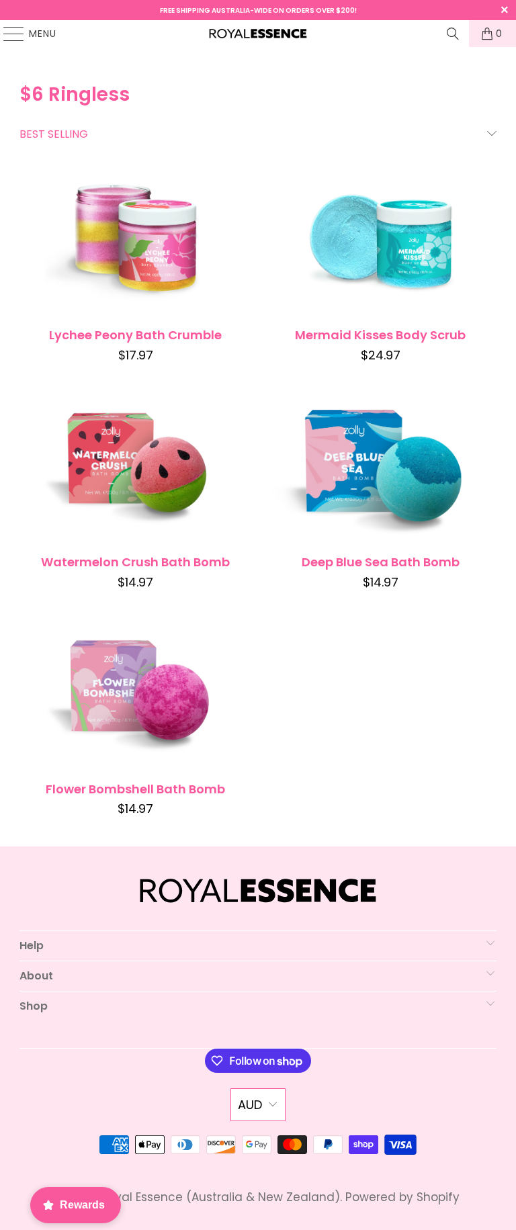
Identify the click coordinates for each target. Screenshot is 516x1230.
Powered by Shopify (402, 1197)
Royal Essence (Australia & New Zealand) (220, 1197)
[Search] (453, 33)
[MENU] (7, 33)
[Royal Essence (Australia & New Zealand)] (258, 33)
